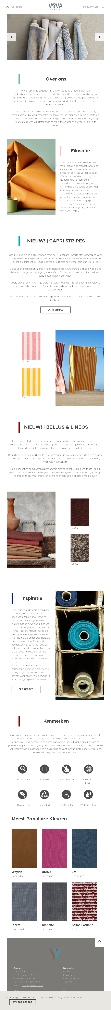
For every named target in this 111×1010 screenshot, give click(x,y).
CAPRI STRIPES (55, 310)
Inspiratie (68, 975)
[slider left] (11, 37)
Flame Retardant (66, 780)
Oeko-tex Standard (88, 781)
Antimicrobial (22, 780)
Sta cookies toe (22, 1002)
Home (66, 972)
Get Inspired (26, 689)
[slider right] (99, 37)
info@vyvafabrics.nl (32, 985)
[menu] (103, 7)
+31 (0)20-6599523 (29, 982)
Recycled (44, 805)
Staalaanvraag (91, 7)
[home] (7, 7)
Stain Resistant (66, 805)
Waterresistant (88, 805)
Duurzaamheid (71, 978)
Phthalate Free (22, 805)
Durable (44, 780)
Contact (67, 982)
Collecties (16, 7)
